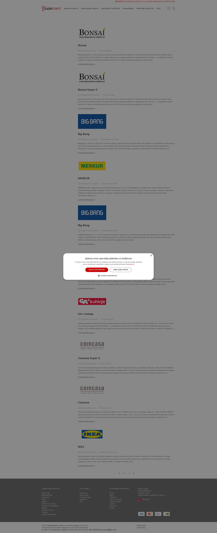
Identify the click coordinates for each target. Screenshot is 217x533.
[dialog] (108, 266)
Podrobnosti (130, 264)
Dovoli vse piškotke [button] (97, 270)
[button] (108, 275)
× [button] (151, 255)
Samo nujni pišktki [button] (120, 270)
